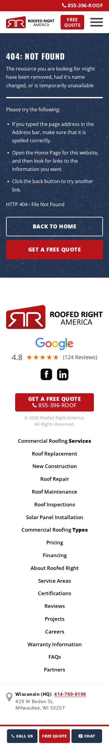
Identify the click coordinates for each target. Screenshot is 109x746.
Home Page (48, 152)
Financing (55, 555)
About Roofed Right (55, 567)
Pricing (54, 542)
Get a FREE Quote (54, 249)
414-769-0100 (70, 694)
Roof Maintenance (54, 491)
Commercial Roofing (54, 440)
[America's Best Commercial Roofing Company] (30, 22)
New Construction (54, 466)
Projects (54, 618)
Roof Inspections (54, 504)
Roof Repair (54, 478)
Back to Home (54, 226)
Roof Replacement (54, 453)
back (37, 181)
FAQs (54, 656)
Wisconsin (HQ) (33, 694)
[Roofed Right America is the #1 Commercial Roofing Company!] (54, 317)
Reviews (55, 605)
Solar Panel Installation (54, 517)
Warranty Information (55, 644)
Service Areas (54, 580)
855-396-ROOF (85, 5)
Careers (54, 631)
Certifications (54, 593)
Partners (54, 669)
